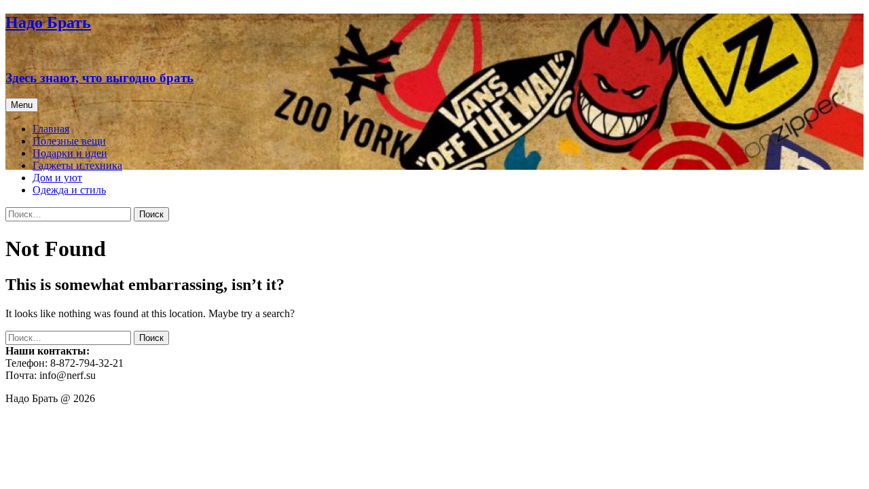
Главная (51, 128)
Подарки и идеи (70, 153)
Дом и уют (57, 177)
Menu (22, 105)
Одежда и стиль (69, 190)
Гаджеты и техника (77, 165)
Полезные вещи (69, 141)
